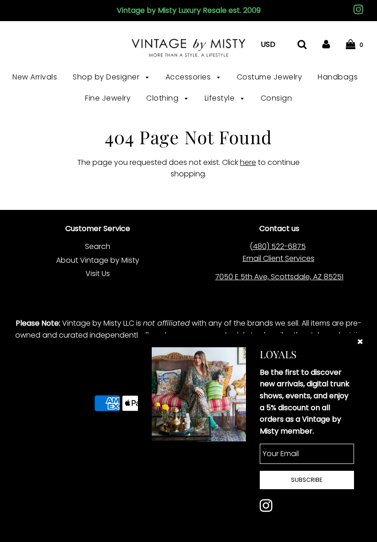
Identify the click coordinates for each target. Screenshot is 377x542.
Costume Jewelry (270, 77)
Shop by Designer (107, 77)
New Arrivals (34, 77)
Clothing (163, 98)
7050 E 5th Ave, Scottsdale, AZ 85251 (279, 276)
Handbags (338, 77)
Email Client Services (278, 258)
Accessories (189, 77)
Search (97, 246)
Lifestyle (221, 98)
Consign (276, 98)
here (248, 162)
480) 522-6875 (279, 246)
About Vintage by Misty (97, 260)
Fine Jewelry (108, 98)
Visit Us (98, 273)
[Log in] (326, 44)
